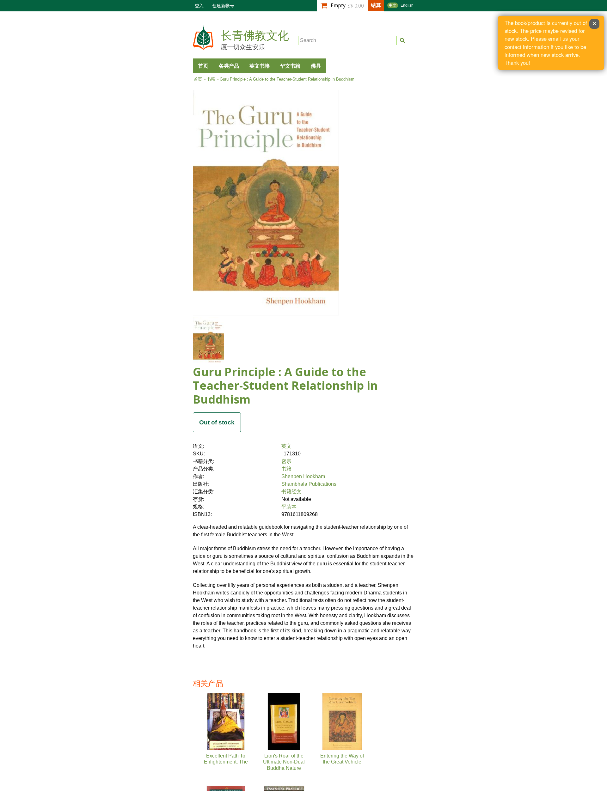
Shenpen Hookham (303, 476)
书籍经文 (291, 491)
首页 (203, 65)
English (407, 5)
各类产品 (229, 65)
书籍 (211, 79)
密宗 (286, 461)
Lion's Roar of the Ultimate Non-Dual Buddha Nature (284, 761)
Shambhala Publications (308, 484)
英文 (286, 446)
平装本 (289, 506)
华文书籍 (290, 65)
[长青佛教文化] (203, 46)
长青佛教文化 (255, 35)
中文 (392, 5)
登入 (199, 6)
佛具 (316, 65)
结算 (376, 5)
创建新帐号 (223, 6)
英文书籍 (259, 65)
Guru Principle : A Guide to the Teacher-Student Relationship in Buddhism (285, 385)
